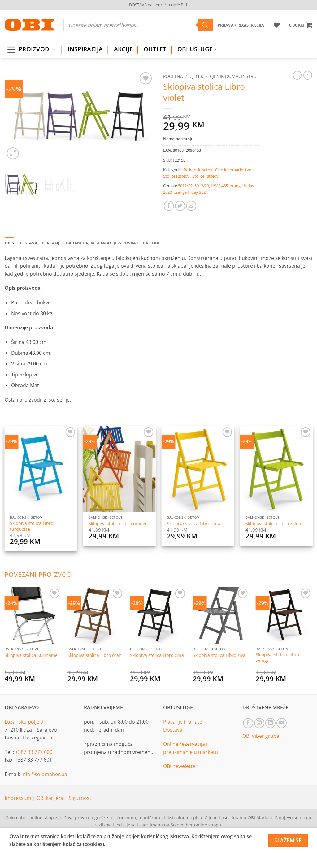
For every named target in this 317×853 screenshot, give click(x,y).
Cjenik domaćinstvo (233, 76)
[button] (300, 25)
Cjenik (196, 76)
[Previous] (15, 116)
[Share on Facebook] (169, 206)
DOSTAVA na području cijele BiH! (158, 4)
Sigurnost (80, 798)
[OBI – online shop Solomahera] (29, 25)
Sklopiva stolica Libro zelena (274, 523)
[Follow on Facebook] (248, 723)
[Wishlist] (277, 25)
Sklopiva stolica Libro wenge (277, 657)
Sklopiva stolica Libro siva (219, 655)
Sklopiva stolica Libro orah (94, 655)
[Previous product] (307, 75)
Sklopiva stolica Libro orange (118, 523)
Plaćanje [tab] (52, 243)
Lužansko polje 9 (24, 721)
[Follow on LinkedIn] (270, 723)
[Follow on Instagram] (259, 723)
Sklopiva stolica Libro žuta (193, 523)
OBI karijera (51, 798)
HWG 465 (219, 185)
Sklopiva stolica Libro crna (157, 655)
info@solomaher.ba (44, 774)
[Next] (143, 116)
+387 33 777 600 (33, 752)
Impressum (19, 798)
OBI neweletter (180, 766)
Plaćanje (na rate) (183, 721)
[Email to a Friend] (191, 206)
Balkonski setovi (198, 169)
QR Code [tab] (152, 243)
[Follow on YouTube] (281, 723)
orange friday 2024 (191, 192)
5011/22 (185, 185)
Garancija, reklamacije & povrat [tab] (102, 243)
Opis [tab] (9, 243)
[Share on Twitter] (180, 206)
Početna (173, 76)
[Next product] (297, 75)
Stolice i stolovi (176, 176)
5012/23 (201, 185)
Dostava (172, 729)
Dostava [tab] (27, 243)
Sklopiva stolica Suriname (31, 655)
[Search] (205, 25)
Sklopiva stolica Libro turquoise (31, 526)
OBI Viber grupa (260, 736)
